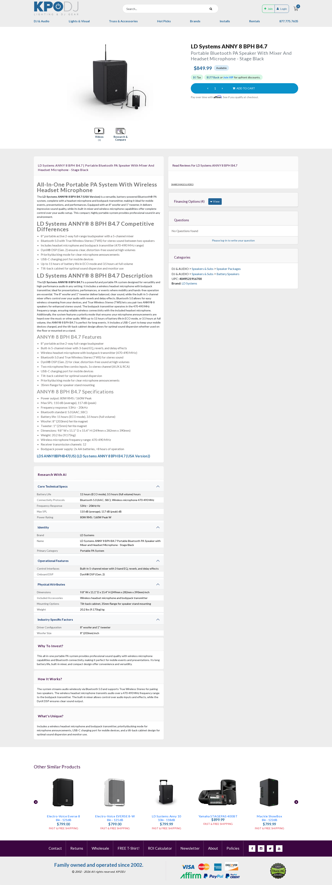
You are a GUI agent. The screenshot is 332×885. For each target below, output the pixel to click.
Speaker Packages (229, 268)
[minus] (207, 88)
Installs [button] (225, 21)
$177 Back (213, 77)
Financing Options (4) (189, 201)
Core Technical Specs (53, 486)
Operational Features (53, 560)
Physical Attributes (51, 584)
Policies (233, 848)
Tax (197, 77)
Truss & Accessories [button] (123, 21)
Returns (76, 848)
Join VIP (228, 77)
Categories (182, 257)
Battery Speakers (228, 274)
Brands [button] (195, 21)
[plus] (222, 88)
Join (270, 8)
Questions (181, 220)
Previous (36, 802)
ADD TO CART (245, 88)
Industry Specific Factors (55, 619)
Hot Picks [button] (164, 21)
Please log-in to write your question (233, 240)
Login (283, 8)
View (216, 201)
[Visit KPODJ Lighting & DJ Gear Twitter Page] (270, 848)
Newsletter (190, 848)
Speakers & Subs (202, 268)
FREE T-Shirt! (128, 848)
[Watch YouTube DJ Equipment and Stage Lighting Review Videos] (279, 848)
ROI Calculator (160, 848)
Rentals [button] (254, 21)
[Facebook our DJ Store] (252, 848)
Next (296, 802)
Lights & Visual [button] (79, 21)
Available (221, 68)
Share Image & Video (182, 184)
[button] (99, 135)
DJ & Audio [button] (41, 21)
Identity (43, 527)
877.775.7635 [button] (288, 21)
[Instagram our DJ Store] (261, 848)
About (213, 848)
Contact (55, 848)
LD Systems (189, 283)
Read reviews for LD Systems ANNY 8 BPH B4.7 (204, 165)
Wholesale (100, 848)
